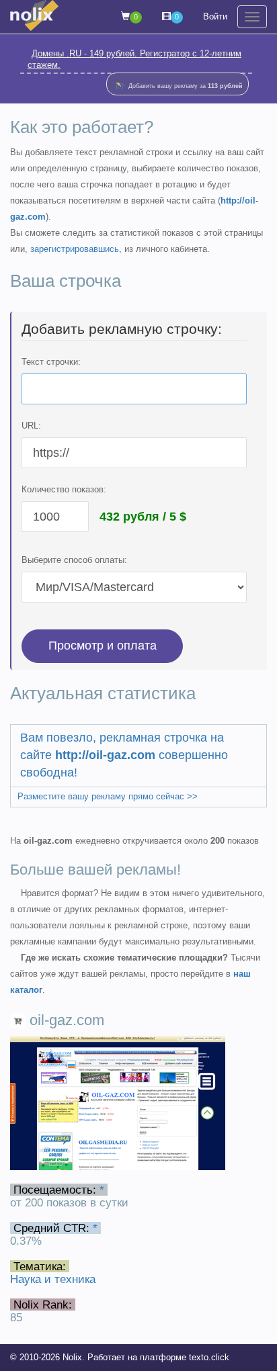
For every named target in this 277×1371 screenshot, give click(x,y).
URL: (31, 426)
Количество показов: (64, 489)
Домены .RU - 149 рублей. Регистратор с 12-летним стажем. (134, 59)
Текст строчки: (51, 362)
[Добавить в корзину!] (18, 1021)
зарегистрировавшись (74, 249)
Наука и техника (52, 1279)
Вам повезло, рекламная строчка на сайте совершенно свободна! (124, 755)
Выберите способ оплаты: (74, 560)
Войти (215, 16)
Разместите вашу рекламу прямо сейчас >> (107, 796)
